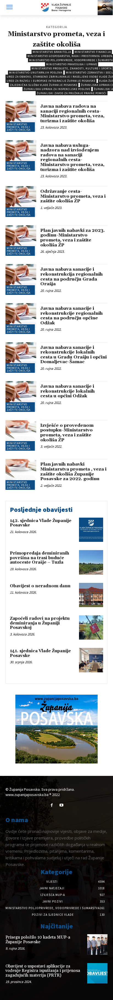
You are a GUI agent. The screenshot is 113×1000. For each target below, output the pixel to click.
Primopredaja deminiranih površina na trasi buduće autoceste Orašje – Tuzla (39, 558)
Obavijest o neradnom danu (40, 586)
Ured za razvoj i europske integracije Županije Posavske (51, 81)
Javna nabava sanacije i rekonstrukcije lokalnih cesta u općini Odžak (67, 391)
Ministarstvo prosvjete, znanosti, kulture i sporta (72, 68)
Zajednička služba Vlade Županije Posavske (43, 85)
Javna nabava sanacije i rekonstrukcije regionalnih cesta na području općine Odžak (71, 316)
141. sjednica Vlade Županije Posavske (40, 653)
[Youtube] (61, 805)
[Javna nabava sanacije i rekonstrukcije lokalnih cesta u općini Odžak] (20, 396)
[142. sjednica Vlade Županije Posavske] (91, 530)
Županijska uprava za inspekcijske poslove (57, 89)
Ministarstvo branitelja (52, 52)
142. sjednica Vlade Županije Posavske (40, 523)
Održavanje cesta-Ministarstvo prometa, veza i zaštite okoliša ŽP (73, 196)
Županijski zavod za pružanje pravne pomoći (71, 93)
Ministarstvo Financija (93, 52)
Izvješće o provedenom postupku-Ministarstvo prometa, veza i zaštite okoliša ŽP (67, 433)
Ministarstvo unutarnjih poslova (35, 72)
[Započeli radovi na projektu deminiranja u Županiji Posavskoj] (91, 627)
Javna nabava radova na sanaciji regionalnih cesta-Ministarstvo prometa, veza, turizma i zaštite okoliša (72, 114)
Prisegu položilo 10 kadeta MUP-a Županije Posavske (37, 940)
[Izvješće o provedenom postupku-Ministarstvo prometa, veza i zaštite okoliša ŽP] (20, 435)
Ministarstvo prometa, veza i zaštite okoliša (18, 127)
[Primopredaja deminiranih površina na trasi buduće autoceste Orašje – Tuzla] (91, 562)
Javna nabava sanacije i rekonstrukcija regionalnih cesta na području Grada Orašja (71, 277)
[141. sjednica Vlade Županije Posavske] (91, 660)
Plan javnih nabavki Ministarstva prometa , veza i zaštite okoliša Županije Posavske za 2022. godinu (73, 471)
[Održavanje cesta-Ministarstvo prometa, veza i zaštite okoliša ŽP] (20, 201)
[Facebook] (51, 805)
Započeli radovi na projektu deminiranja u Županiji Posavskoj (40, 623)
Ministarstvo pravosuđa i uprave (71, 64)
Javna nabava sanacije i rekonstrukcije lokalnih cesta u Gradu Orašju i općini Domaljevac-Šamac (73, 355)
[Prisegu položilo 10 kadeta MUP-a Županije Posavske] (97, 944)
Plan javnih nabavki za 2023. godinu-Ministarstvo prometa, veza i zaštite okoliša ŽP (72, 238)
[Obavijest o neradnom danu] (91, 595)
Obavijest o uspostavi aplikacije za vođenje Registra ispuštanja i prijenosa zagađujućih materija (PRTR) (42, 971)
